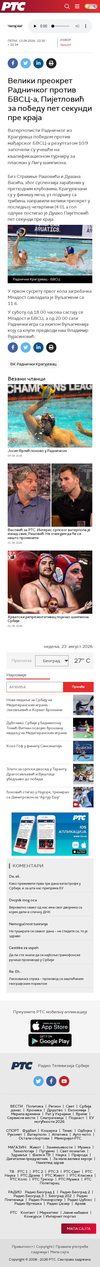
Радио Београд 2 (75, 1192)
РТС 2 (38, 1171)
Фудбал (29, 1130)
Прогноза (22, 660)
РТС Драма (30, 1175)
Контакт (28, 1212)
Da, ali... (15, 876)
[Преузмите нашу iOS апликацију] (50, 1026)
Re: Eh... (15, 971)
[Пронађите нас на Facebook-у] (51, 1081)
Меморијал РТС (67, 1138)
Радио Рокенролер (45, 1199)
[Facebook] (13, 63)
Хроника (34, 1110)
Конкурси (32, 1216)
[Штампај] (51, 63)
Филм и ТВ (41, 1155)
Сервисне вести (21, 1117)
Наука (61, 1155)
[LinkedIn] (38, 63)
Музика (84, 1147)
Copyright (44, 1246)
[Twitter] (26, 63)
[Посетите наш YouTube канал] (64, 1081)
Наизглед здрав (50, 1162)
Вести (16, 1106)
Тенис (67, 1130)
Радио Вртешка (28, 1203)
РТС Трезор (42, 1179)
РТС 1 (22, 1171)
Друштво (55, 1110)
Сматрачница (52, 1117)
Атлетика (60, 1134)
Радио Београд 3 (29, 1196)
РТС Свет (72, 1171)
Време (81, 1114)
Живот (35, 1147)
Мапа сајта (79, 1228)
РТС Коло (18, 1179)
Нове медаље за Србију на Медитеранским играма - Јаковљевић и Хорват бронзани (34, 705)
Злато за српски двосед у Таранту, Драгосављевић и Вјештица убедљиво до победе (36, 774)
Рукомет (14, 1134)
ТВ (11, 1171)
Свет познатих (72, 1151)
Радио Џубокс (79, 1199)
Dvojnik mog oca (23, 900)
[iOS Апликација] (50, 834)
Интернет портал (61, 1216)
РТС (13, 1212)
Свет (70, 1106)
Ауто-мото (82, 1134)
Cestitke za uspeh (23, 947)
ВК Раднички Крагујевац (33, 364)
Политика (34, 1106)
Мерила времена (25, 1114)
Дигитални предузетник (27, 1158)
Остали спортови (34, 1138)
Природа (80, 1155)
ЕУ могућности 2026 (64, 1119)
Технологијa (23, 1151)
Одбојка (85, 1130)
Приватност (22, 1246)
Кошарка (49, 1130)
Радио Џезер (58, 1203)
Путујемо (47, 1151)
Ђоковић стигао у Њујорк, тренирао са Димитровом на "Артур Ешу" (37, 794)
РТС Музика (68, 1179)
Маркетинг (48, 1212)
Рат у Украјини (58, 1114)
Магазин (17, 1147)
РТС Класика (81, 1175)
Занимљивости (59, 1147)
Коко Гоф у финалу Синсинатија (34, 746)
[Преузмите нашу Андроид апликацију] (50, 1040)
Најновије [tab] (16, 675)
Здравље (19, 1155)
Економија (77, 1110)
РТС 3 (53, 1171)
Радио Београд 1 (40, 1192)
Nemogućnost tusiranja (28, 924)
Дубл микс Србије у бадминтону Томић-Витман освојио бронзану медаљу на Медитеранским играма (36, 728)
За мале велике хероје (72, 1158)
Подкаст (76, 1117)
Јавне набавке (75, 1212)
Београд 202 (60, 1196)
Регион (54, 1106)
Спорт (12, 1130)
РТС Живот (55, 1175)
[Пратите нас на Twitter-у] (38, 1081)
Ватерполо (37, 1134)
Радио (15, 1192)
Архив (80, 1203)
